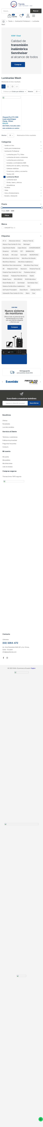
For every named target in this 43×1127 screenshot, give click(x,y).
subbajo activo (35, 290)
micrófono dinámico (9, 262)
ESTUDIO (15, 251)
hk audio (5, 255)
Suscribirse (34, 403)
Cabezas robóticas (12, 168)
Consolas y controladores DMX (16, 163)
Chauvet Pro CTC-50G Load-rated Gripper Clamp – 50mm (10, 119)
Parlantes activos (29, 272)
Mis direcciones (7, 463)
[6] (12, 86)
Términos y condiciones (9, 437)
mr (3, 269)
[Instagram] (7, 658)
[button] (18, 64)
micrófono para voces (31, 265)
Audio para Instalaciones (12, 148)
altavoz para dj (28, 241)
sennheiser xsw (33, 283)
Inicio (4, 21)
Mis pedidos (6, 460)
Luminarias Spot (11, 179)
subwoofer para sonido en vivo (13, 293)
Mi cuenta (5, 457)
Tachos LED (10, 174)
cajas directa (22, 248)
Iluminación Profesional (22, 21)
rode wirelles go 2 (9, 283)
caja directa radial (9, 248)
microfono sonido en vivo (11, 258)
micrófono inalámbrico (25, 262)
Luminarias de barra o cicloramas (17, 157)
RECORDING (18, 279)
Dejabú (33, 668)
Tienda (10, 21)
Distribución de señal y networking (17, 165)
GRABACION (30, 251)
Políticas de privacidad (9, 440)
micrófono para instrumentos (12, 265)
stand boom (24, 290)
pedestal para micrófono (19, 276)
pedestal (5, 276)
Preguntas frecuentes (9, 443)
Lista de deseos (7, 467)
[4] (4, 86)
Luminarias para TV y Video (15, 154)
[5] (8, 86)
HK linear (14, 255)
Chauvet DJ (8, 228)
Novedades (6, 424)
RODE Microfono (30, 279)
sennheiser (21, 283)
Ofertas (4, 420)
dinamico (6, 251)
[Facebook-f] (3, 658)
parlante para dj (35, 269)
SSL (29, 286)
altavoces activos (14, 241)
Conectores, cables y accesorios (16, 171)
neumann (24, 269)
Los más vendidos (8, 427)
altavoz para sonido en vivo (12, 244)
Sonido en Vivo (9, 145)
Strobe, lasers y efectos (14, 182)
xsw (33, 293)
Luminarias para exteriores (14, 160)
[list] (17, 86)
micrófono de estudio (29, 258)
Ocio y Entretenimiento (11, 193)
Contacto (5, 447)
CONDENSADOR (34, 248)
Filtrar (7, 215)
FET (21, 251)
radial (32, 276)
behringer (27, 244)
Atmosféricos (10, 185)
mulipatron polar (12, 269)
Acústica (7, 187)
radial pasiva (7, 279)
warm (27, 293)
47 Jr (4, 241)
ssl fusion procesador (10, 290)
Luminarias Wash (12, 177)
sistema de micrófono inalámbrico (14, 286)
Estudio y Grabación (10, 196)
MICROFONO (34, 255)
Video (6, 190)
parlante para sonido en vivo (12, 272)
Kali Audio (23, 255)
